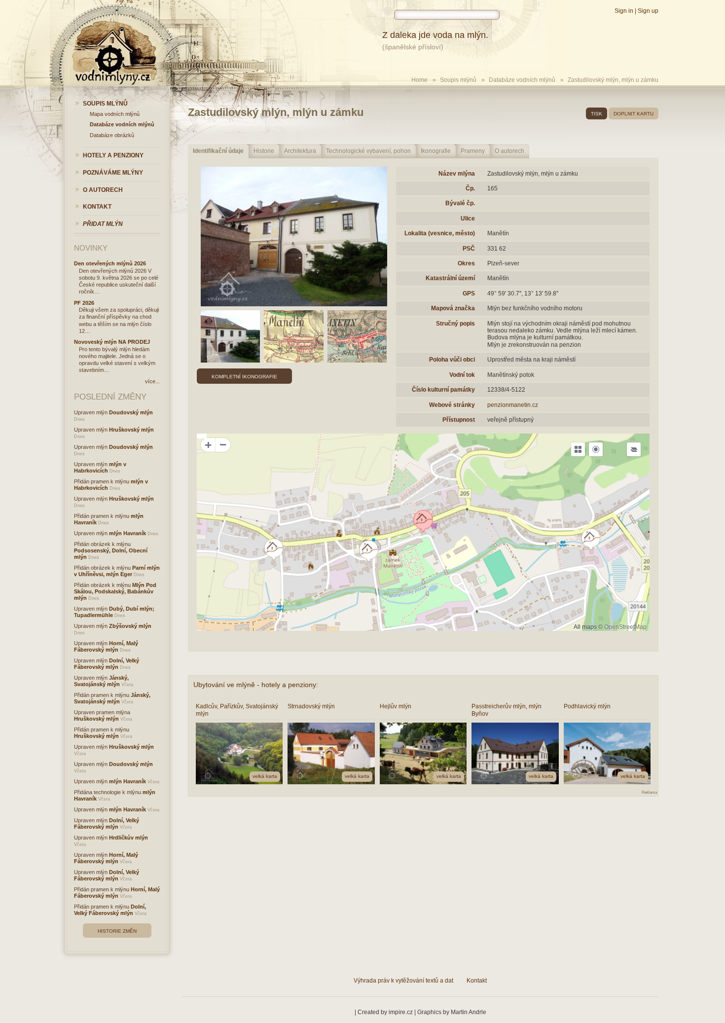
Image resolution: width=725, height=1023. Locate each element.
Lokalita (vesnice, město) (439, 233)
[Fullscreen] (578, 449)
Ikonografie (436, 150)
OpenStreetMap (625, 626)
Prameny (473, 150)
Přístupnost (458, 419)
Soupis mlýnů (458, 79)
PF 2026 (84, 303)
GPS (469, 293)
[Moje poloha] (596, 449)
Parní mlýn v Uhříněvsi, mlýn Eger (117, 571)
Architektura (300, 150)
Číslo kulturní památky (443, 389)
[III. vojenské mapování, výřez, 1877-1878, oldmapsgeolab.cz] (357, 336)
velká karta (265, 776)
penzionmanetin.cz (512, 405)
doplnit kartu (633, 113)
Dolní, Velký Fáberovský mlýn (106, 664)
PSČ (469, 248)
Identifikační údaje (218, 150)
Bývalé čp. (460, 203)
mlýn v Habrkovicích (100, 467)
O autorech (509, 150)
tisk (596, 113)
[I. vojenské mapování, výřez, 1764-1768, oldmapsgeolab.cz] (294, 336)
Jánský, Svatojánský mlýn (101, 681)
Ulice (468, 218)
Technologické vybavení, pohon (368, 150)
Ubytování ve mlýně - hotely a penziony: (255, 685)
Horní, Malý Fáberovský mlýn (106, 646)
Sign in (624, 10)
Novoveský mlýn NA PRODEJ (112, 342)
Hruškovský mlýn (131, 430)
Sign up (648, 10)
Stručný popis (455, 323)
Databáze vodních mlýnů (522, 79)
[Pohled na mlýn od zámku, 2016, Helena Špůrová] (294, 237)
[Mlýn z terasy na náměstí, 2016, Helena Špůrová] (230, 336)
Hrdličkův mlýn (128, 837)
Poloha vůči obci (452, 359)
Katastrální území (450, 278)
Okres (466, 263)
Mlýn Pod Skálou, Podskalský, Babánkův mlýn (115, 591)
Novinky (91, 248)
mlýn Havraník (127, 533)
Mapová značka (453, 308)
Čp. (470, 188)
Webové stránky (452, 405)
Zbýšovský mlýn (130, 626)
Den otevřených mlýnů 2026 (110, 263)
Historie (264, 150)
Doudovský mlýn (131, 412)
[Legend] (634, 449)
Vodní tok (462, 374)
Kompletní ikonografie (244, 376)
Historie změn (117, 931)
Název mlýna (456, 173)
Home (419, 79)
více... (152, 381)
